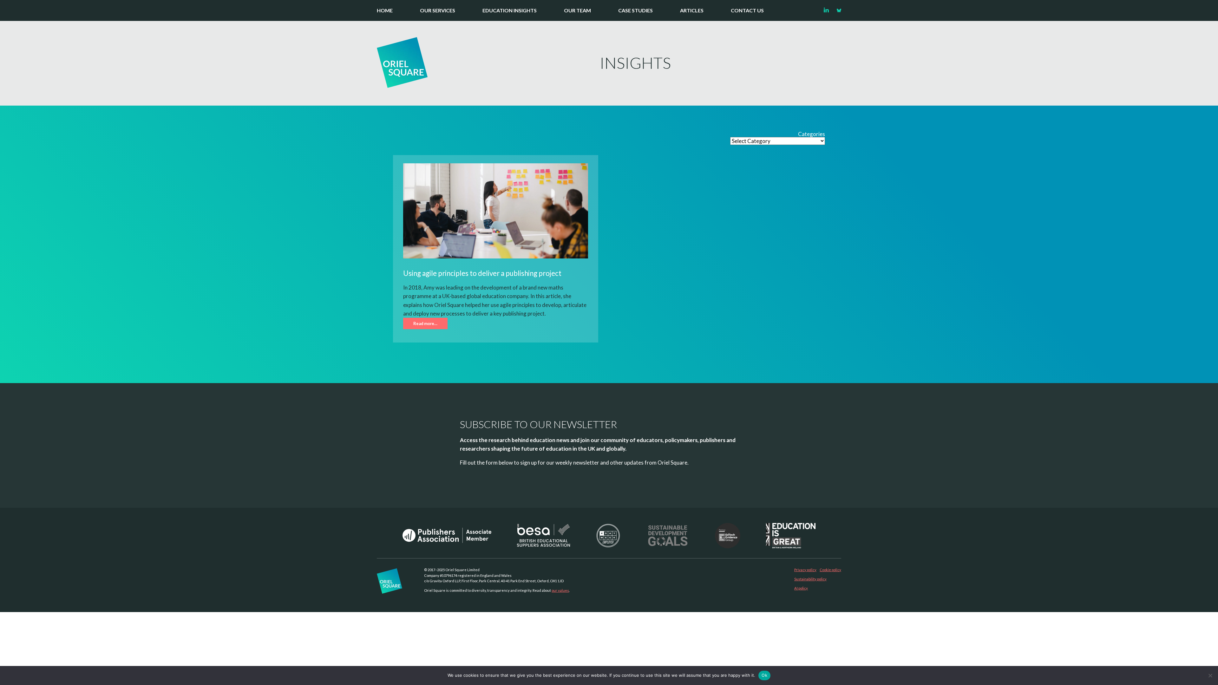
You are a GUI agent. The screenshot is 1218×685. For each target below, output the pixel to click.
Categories (811, 134)
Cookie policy (830, 570)
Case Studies (635, 10)
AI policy (801, 588)
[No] (1210, 675)
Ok (764, 675)
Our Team (577, 10)
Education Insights (509, 10)
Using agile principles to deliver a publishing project (482, 273)
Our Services (437, 10)
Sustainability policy (810, 579)
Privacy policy (805, 570)
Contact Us (747, 10)
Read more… (425, 323)
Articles (692, 10)
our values (560, 590)
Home (385, 10)
